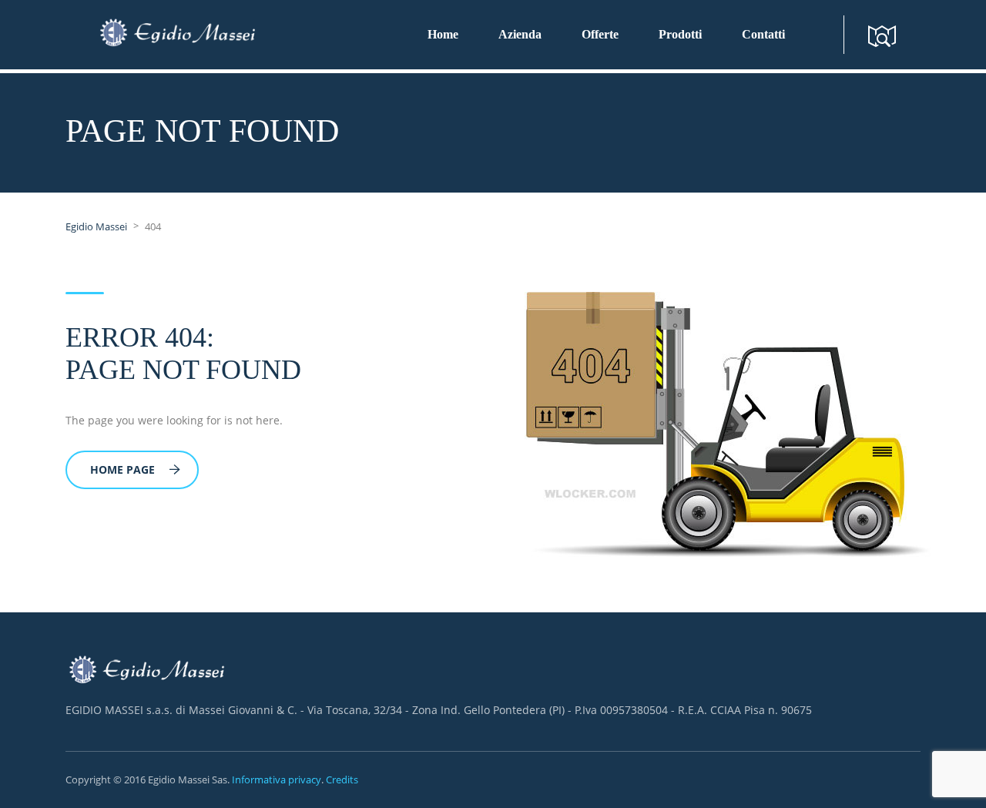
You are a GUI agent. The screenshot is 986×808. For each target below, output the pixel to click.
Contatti (763, 34)
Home (443, 34)
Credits (342, 779)
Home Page (122, 469)
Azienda (520, 34)
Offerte (600, 34)
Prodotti (680, 34)
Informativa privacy (276, 779)
